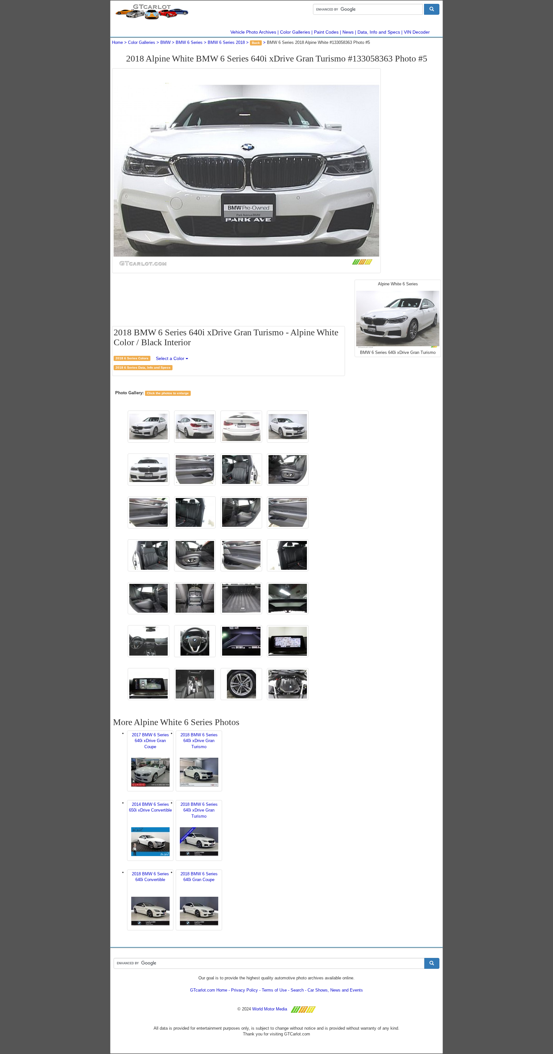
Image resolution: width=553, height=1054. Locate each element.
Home (117, 42)
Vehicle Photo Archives (253, 32)
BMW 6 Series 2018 (226, 42)
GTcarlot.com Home (208, 990)
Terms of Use (274, 990)
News (348, 32)
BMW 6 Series (189, 42)
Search (297, 990)
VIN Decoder (417, 32)
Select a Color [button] (171, 358)
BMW (165, 42)
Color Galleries (295, 32)
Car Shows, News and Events (335, 990)
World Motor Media (269, 1009)
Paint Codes (326, 32)
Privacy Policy (244, 990)
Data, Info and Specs (378, 32)
